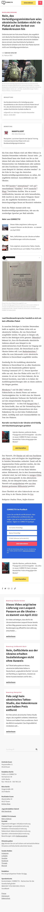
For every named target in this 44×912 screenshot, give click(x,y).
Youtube (4, 858)
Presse (4, 893)
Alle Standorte (6, 811)
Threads (4, 863)
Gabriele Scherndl (10, 53)
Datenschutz (6, 898)
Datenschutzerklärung (29, 551)
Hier (3, 843)
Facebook (5, 861)
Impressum (5, 896)
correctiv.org (7, 3)
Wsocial (4, 866)
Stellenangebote (21, 836)
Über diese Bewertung (18, 134)
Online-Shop (6, 804)
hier (25, 874)
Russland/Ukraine (9, 12)
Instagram (5, 853)
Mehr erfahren (6, 819)
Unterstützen (28, 3)
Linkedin (5, 856)
